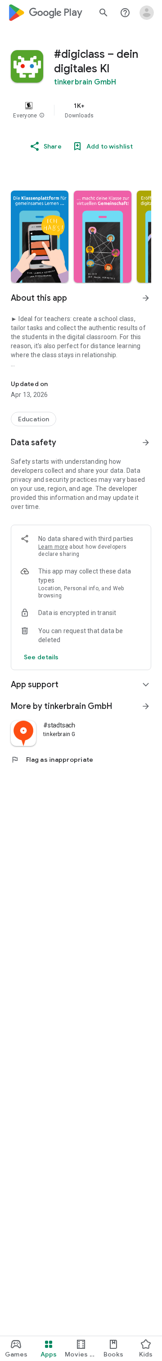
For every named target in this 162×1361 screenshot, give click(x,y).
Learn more (53, 547)
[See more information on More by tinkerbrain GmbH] (146, 706)
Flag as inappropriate (52, 759)
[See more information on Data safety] (146, 442)
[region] (81, 110)
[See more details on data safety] (41, 657)
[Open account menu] (147, 12)
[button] (42, 115)
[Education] (33, 419)
